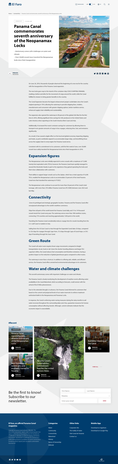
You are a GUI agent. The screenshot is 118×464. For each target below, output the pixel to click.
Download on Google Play (99, 431)
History (50, 439)
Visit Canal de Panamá (77, 433)
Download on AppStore (98, 428)
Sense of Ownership (54, 442)
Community (52, 431)
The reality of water (76, 431)
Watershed (51, 436)
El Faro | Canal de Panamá (15, 4)
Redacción (15, 73)
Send (104, 401)
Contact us (73, 436)
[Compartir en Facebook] (97, 73)
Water (50, 428)
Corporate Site (74, 428)
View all (95, 367)
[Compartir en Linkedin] (100, 73)
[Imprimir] (108, 73)
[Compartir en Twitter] (94, 73)
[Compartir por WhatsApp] (102, 73)
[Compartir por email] (105, 73)
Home (10, 13)
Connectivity (16, 13)
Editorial (51, 445)
